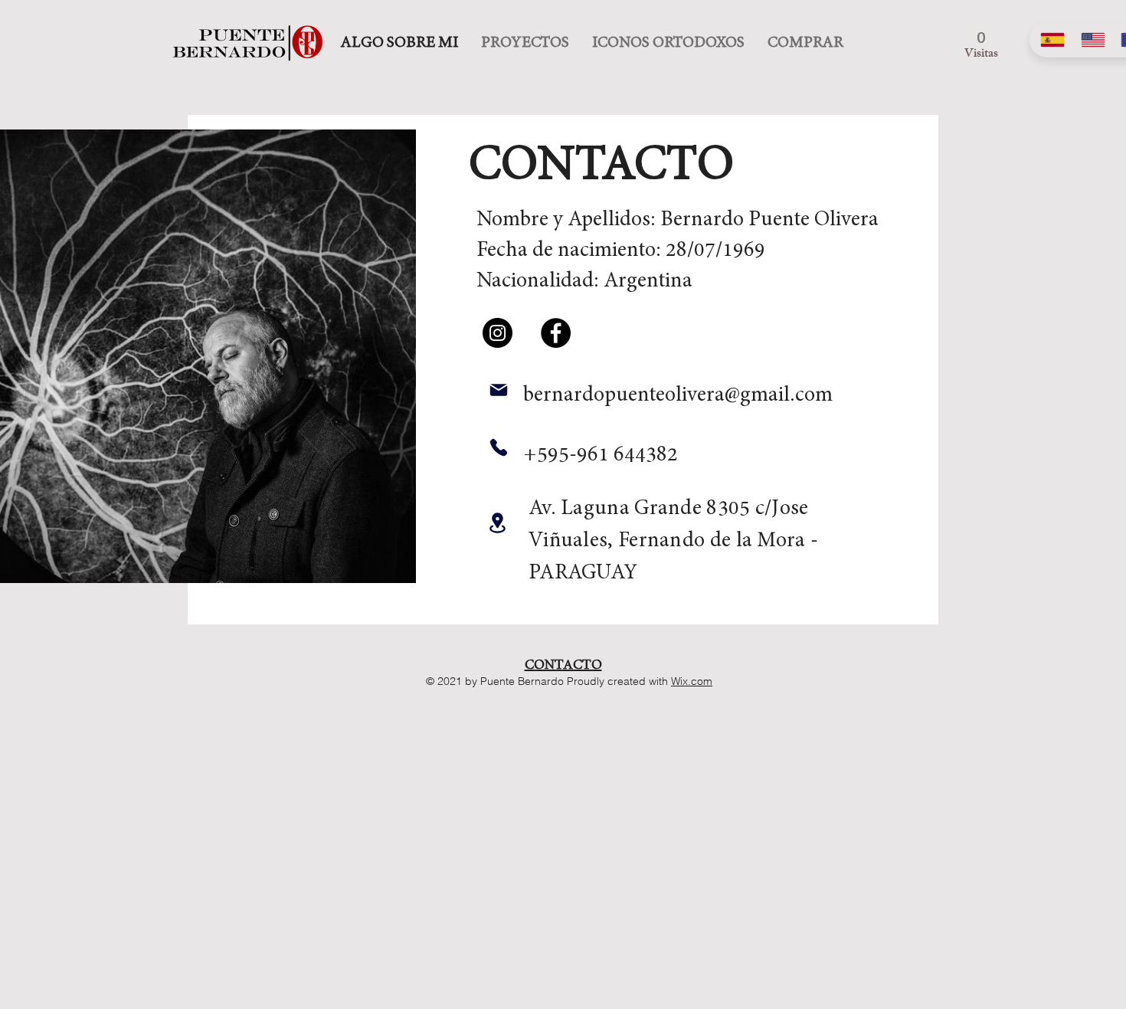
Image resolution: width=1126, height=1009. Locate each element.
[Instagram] (497, 333)
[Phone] (498, 447)
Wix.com (691, 681)
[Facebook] (556, 333)
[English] (1089, 39)
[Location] (497, 523)
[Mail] (498, 390)
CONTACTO (563, 665)
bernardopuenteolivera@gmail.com (678, 395)
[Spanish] (1049, 39)
